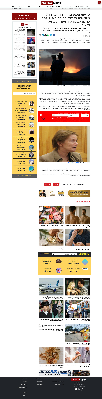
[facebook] (54, 35)
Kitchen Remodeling (59, 379)
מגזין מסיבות (40, 382)
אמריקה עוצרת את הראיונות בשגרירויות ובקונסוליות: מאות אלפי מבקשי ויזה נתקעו (20, 71)
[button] (53, 115)
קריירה (25, 395)
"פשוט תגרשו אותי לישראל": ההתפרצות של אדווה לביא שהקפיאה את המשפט (19, 63)
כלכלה (82, 6)
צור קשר (25, 392)
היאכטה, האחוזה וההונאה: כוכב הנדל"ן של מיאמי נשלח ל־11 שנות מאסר (20, 39)
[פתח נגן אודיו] (99, 2)
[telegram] (51, 35)
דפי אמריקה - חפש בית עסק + (21, 6)
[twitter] (45, 35)
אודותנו (25, 382)
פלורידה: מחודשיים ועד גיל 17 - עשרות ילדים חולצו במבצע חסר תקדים (19, 47)
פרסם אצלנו (24, 379)
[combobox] (24, 93)
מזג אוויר (81, 8)
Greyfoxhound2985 (73, 163)
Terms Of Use (78, 120)
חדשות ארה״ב (39, 379)
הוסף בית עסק (44, 254)
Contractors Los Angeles (58, 382)
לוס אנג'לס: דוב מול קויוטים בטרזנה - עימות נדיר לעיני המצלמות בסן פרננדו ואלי (20, 31)
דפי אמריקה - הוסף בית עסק (24, 81)
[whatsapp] (48, 35)
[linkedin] (43, 35)
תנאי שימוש (24, 384)
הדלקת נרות (87, 8)
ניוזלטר (25, 390)
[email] (40, 35)
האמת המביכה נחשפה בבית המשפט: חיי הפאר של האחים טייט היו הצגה (20, 55)
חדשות (88, 6)
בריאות (77, 6)
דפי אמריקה (40, 384)
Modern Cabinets (59, 384)
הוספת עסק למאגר (22, 387)
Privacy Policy (72, 120)
